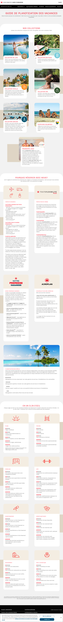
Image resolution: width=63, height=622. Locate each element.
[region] (31, 617)
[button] (21, 7)
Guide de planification (50, 6)
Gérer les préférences (47, 616)
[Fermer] (61, 617)
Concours (59, 6)
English (60, 2)
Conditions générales (30, 609)
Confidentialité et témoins (31, 612)
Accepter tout (47, 619)
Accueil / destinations (6, 609)
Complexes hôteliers (33, 6)
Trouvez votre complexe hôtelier (9, 612)
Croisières (41, 6)
